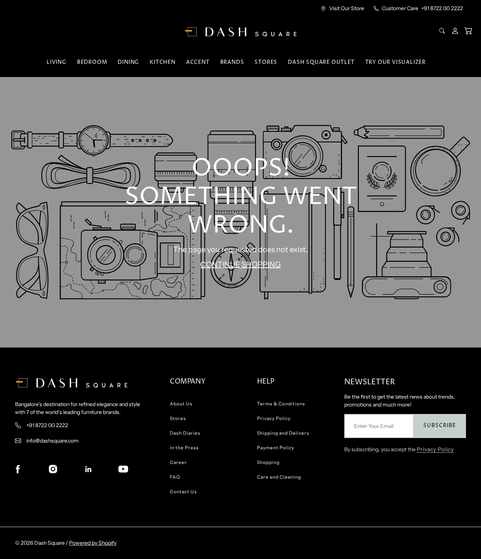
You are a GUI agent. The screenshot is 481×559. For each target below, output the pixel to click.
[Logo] (240, 32)
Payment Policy (275, 447)
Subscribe (439, 425)
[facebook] (17, 469)
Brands (232, 62)
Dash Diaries (185, 433)
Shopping (268, 462)
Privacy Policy (273, 418)
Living (57, 62)
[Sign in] (456, 31)
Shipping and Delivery (283, 433)
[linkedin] (88, 469)
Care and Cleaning (279, 477)
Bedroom (92, 62)
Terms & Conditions (281, 403)
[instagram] (53, 469)
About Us (181, 403)
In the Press (184, 447)
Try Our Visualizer (395, 62)
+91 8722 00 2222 (442, 8)
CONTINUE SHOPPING (240, 264)
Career (178, 462)
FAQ (175, 477)
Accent (198, 62)
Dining (128, 62)
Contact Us (183, 491)
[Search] (443, 31)
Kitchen (162, 62)
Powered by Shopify (92, 542)
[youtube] (123, 469)
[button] (468, 31)
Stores (265, 62)
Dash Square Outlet (321, 62)
